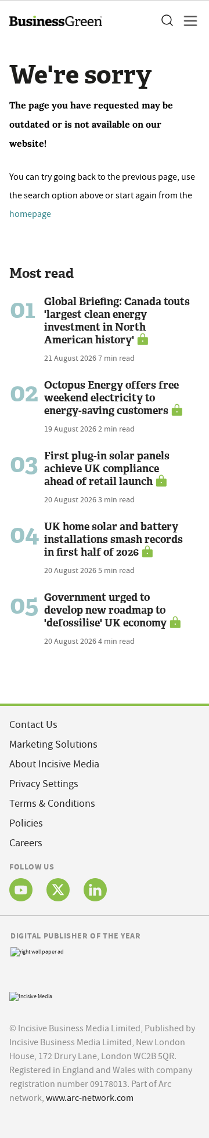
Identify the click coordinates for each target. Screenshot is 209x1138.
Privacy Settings (43, 784)
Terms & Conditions (52, 803)
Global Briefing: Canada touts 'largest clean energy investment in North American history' (117, 321)
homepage (30, 214)
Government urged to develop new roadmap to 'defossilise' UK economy (105, 610)
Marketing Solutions (53, 744)
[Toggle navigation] (187, 21)
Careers (25, 843)
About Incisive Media (54, 764)
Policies (26, 823)
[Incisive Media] (30, 995)
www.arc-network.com (90, 1098)
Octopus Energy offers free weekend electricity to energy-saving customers (111, 398)
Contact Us (33, 724)
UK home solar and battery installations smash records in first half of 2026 (113, 539)
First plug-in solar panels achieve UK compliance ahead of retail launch (107, 468)
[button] (166, 21)
